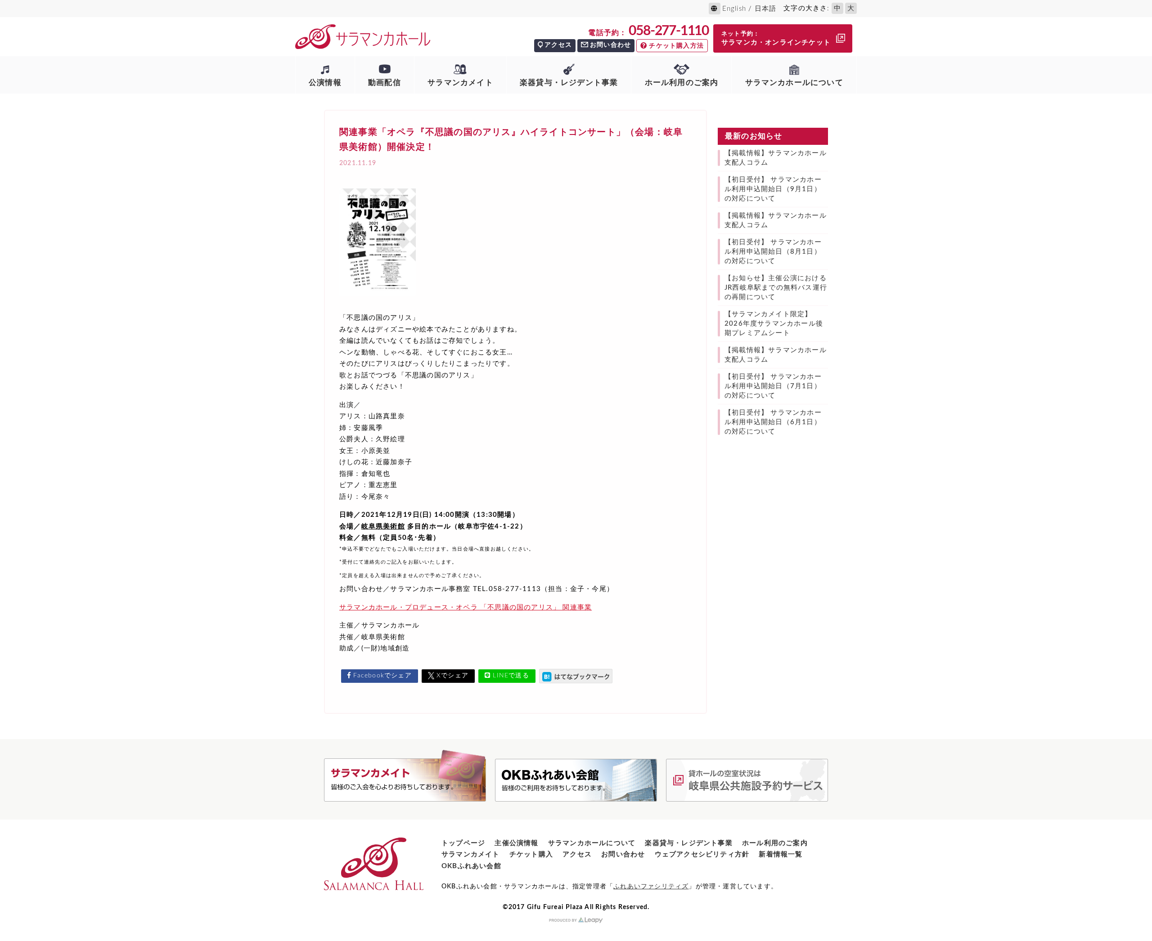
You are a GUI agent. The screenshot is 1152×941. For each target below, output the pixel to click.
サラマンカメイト (460, 82)
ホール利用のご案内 (682, 82)
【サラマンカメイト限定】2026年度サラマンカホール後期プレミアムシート (773, 323)
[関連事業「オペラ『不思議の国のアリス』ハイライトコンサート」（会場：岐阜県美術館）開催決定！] (575, 676)
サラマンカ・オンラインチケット (776, 38)
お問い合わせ (610, 45)
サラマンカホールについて (794, 82)
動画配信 (384, 82)
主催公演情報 (516, 843)
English (734, 8)
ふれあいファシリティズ (650, 886)
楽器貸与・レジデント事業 (569, 82)
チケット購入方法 (676, 46)
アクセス (558, 45)
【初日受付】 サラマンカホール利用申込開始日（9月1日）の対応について (773, 189)
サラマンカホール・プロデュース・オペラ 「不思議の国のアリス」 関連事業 (465, 607)
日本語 (766, 8)
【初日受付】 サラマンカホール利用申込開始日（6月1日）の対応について (773, 422)
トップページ (463, 843)
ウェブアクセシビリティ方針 (702, 854)
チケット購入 (531, 854)
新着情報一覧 (780, 854)
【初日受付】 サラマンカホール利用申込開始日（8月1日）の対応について (773, 251)
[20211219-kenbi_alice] (377, 299)
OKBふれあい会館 (471, 866)
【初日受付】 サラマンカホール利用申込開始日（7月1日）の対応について (773, 386)
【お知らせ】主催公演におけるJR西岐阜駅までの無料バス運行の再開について (775, 287)
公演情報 (325, 82)
